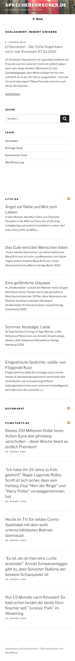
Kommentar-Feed (16, 155)
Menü (39, 18)
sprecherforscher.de (35, 5)
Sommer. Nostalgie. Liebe (27, 327)
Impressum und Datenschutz (21, 648)
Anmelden (11, 141)
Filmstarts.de (17, 423)
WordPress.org (14, 162)
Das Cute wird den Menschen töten (36, 247)
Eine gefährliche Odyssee (27, 283)
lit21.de (12, 199)
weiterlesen (12, 94)
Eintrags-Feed (14, 148)
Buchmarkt (15, 408)
